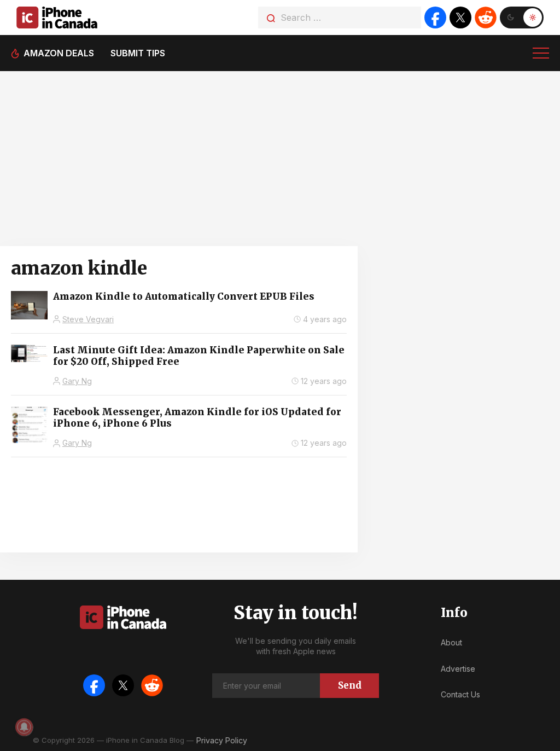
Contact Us (460, 694)
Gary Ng (77, 381)
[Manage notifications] (24, 727)
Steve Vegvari (88, 319)
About (451, 642)
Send (349, 685)
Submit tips (137, 53)
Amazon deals (59, 53)
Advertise (458, 668)
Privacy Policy (221, 740)
